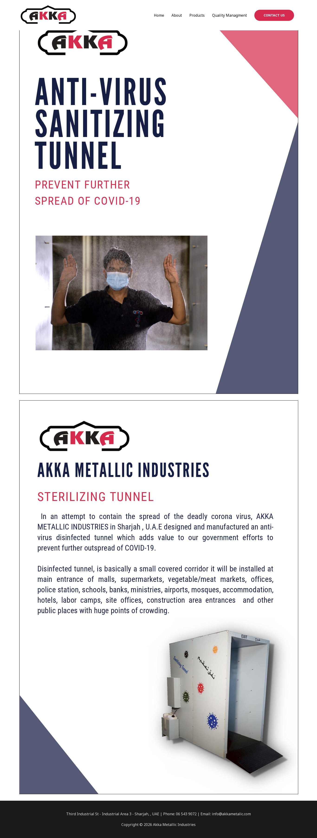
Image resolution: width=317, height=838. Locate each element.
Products (197, 15)
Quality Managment (229, 15)
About (176, 15)
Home (159, 15)
